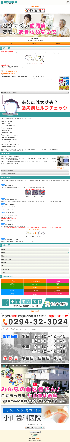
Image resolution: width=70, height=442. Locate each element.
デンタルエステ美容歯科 (35, 294)
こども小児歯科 (58, 281)
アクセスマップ (68, 2)
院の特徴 (4, 256)
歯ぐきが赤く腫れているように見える (10, 139)
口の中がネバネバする (7, 121)
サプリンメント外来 (58, 293)
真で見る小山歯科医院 (7, 259)
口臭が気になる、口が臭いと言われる (10, 135)
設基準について (5, 269)
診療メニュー (35, 43)
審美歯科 (12, 290)
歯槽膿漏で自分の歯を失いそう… (9, 146)
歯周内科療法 (35, 284)
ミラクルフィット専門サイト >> (35, 424)
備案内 (3, 262)
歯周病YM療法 (58, 284)
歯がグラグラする (6, 123)
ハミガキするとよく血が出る (8, 125)
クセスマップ (5, 266)
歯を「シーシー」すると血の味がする (10, 144)
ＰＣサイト (58, 43)
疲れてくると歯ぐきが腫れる (8, 137)
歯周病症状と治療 (12, 284)
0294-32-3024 (38, 438)
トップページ (11, 43)
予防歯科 (35, 287)
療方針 (3, 252)
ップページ (4, 272)
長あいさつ (4, 249)
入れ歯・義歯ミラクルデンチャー (35, 291)
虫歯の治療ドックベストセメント (35, 281)
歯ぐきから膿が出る (6, 141)
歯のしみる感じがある (7, 132)
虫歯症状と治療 (12, 281)
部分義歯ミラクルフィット (58, 291)
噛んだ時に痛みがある (7, 128)
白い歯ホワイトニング (12, 294)
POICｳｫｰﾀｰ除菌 (58, 287)
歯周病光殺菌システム (12, 287)
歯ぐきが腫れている (6, 130)
